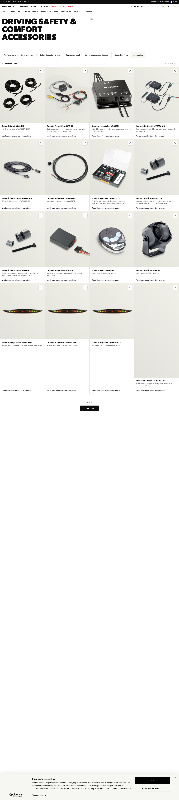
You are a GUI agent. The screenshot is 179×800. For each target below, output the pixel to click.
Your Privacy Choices (151, 788)
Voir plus (89, 408)
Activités (34, 6)
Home (3, 12)
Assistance (154, 2)
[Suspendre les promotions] (3, 1)
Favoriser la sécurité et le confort (65, 12)
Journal (44, 6)
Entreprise (164, 2)
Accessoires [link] (89, 12)
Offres (70, 6)
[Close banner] (175, 777)
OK (152, 780)
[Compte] (169, 6)
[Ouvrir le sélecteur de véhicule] (163, 6)
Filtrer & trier (11, 63)
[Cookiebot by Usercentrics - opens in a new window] (15, 795)
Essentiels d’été (57, 6)
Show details (37, 795)
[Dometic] (8, 6)
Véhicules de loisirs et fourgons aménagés (28, 12)
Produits (24, 6)
